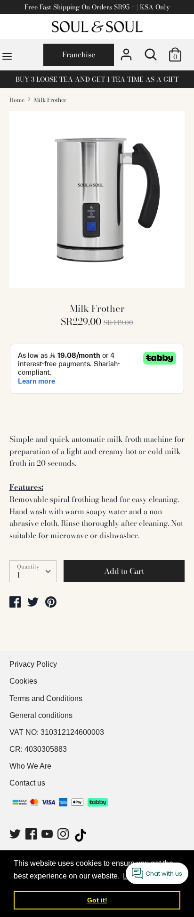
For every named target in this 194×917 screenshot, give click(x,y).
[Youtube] (48, 835)
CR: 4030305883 (38, 749)
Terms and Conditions (45, 698)
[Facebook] (32, 835)
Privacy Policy (33, 664)
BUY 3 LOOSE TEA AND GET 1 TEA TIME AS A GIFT (97, 79)
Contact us (27, 783)
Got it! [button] (97, 900)
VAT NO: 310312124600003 (56, 732)
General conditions (41, 715)
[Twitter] (16, 835)
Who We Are (30, 766)
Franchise (78, 54)
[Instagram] (64, 835)
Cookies (23, 681)
